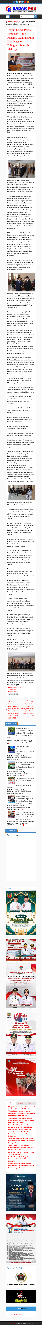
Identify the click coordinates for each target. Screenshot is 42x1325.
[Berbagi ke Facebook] (15, 694)
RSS (28, 2)
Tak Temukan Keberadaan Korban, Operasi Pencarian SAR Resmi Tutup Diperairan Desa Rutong (21, 1120)
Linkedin (22, 2)
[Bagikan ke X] (13, 694)
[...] (9, 743)
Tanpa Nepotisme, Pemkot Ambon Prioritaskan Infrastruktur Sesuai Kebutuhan (20, 1134)
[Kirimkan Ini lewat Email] (9, 694)
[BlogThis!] (11, 694)
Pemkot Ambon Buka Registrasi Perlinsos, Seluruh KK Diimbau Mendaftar (19, 1159)
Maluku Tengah (13, 691)
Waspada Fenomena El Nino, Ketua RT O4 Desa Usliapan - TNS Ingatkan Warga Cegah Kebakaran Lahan (21, 1109)
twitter (16, 2)
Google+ (19, 2)
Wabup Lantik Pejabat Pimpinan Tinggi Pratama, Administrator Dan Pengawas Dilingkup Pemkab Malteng (20, 39)
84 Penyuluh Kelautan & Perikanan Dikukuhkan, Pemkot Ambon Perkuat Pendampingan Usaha (21, 1166)
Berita (31, 1103)
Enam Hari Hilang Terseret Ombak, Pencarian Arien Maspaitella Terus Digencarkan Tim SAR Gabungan (20, 1127)
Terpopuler (21, 1103)
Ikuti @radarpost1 (16, 1314)
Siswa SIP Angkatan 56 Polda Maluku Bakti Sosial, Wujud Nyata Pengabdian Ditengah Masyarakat (21, 1141)
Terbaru (10, 1103)
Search (35, 16)
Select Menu (8, 16)
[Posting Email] (17, 694)
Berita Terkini (13, 689)
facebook (14, 2)
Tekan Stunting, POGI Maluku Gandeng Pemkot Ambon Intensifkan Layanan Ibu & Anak (21, 1147)
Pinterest (25, 2)
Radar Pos (12, 1323)
